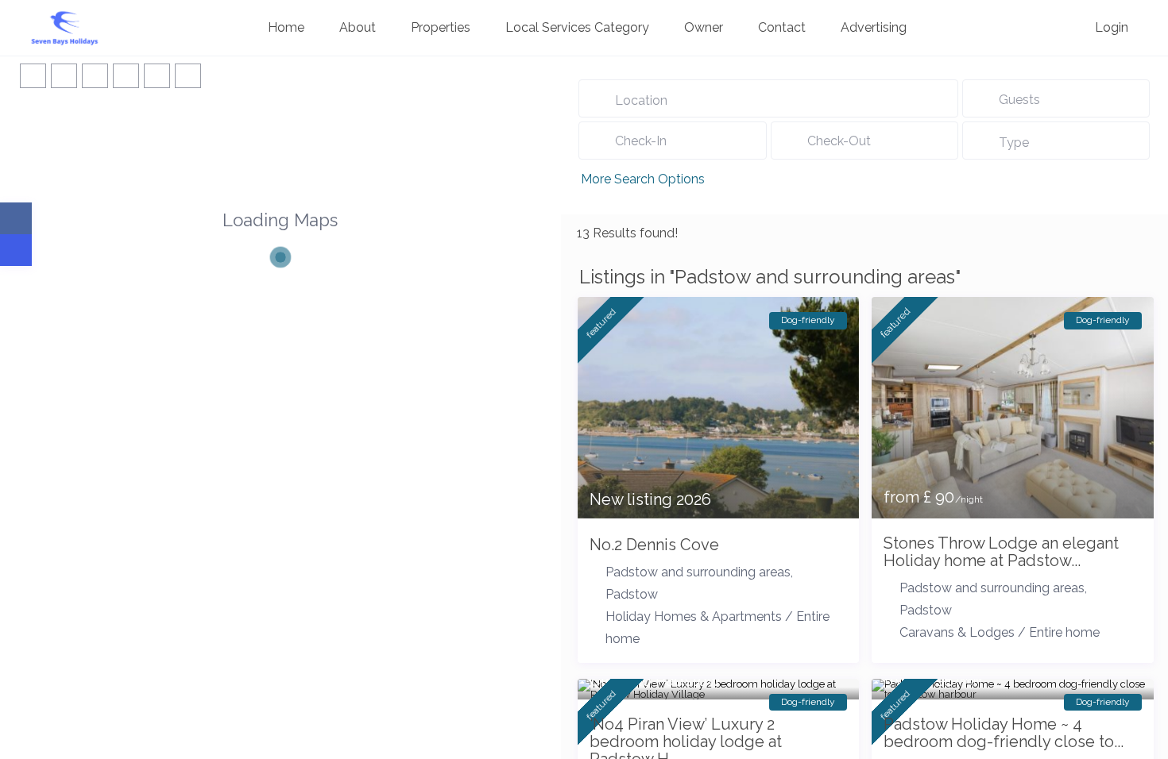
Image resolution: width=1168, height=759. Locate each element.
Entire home (1064, 632)
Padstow (631, 594)
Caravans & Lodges (957, 632)
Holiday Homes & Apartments (693, 616)
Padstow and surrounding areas (698, 572)
